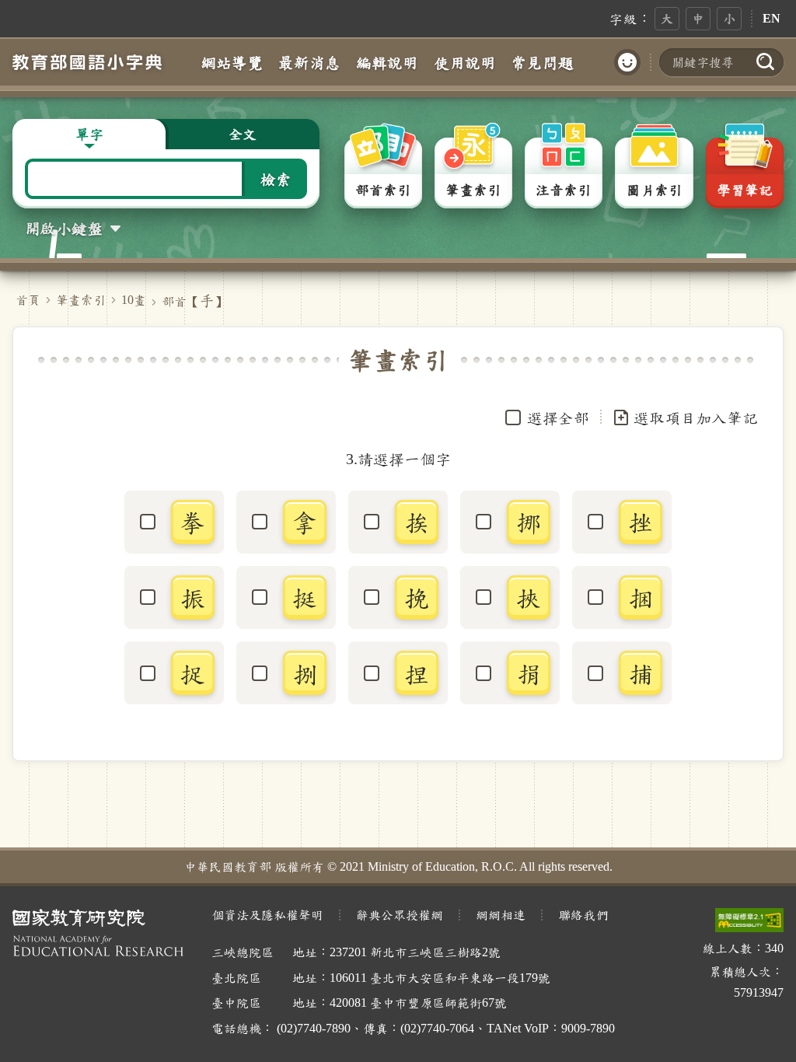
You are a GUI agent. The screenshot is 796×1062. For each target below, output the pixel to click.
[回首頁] (87, 62)
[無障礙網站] (749, 920)
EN (771, 18)
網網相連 (500, 914)
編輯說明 (387, 62)
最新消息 (309, 62)
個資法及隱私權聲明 (267, 914)
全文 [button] (243, 133)
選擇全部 (558, 417)
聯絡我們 (583, 914)
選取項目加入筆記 (696, 417)
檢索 (276, 178)
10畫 (133, 299)
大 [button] (667, 18)
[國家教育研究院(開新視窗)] (99, 932)
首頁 (28, 299)
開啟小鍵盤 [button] (64, 227)
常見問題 (542, 62)
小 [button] (729, 18)
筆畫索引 (81, 299)
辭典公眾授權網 (399, 914)
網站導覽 (232, 62)
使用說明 (465, 62)
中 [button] (698, 18)
